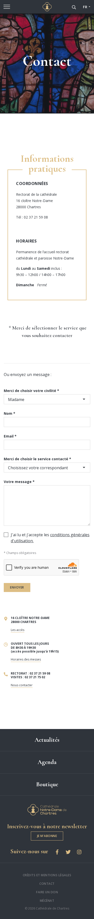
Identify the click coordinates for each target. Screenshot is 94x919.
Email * (10, 436)
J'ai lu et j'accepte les (50, 538)
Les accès (17, 630)
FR (85, 6)
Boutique (47, 784)
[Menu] (7, 7)
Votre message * (19, 481)
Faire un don (47, 892)
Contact (47, 884)
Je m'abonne (47, 836)
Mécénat (47, 900)
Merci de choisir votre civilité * (31, 390)
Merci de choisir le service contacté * (37, 458)
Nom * (9, 413)
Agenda (47, 762)
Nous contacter (22, 685)
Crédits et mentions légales (47, 875)
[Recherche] (74, 7)
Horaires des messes (26, 659)
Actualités (47, 740)
